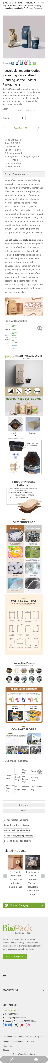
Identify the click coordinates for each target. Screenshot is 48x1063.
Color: (7, 153)
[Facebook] (5, 1025)
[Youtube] (22, 1025)
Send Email (19, 128)
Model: (7, 139)
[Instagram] (28, 1025)
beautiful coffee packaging (17, 825)
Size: (6, 149)
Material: (8, 166)
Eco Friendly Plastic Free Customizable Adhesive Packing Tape (14, 879)
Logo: (7, 163)
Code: (7, 146)
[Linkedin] (10, 1025)
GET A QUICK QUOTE (14, 957)
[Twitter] (16, 1025)
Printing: (8, 156)
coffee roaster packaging (16, 820)
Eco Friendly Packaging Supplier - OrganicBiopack (22, 1037)
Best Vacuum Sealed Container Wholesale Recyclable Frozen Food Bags (31, 883)
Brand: (7, 143)
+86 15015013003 (11, 1010)
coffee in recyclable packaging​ (18, 835)
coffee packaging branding (17, 830)
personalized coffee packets (17, 841)
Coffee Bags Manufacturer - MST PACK (18, 1042)
